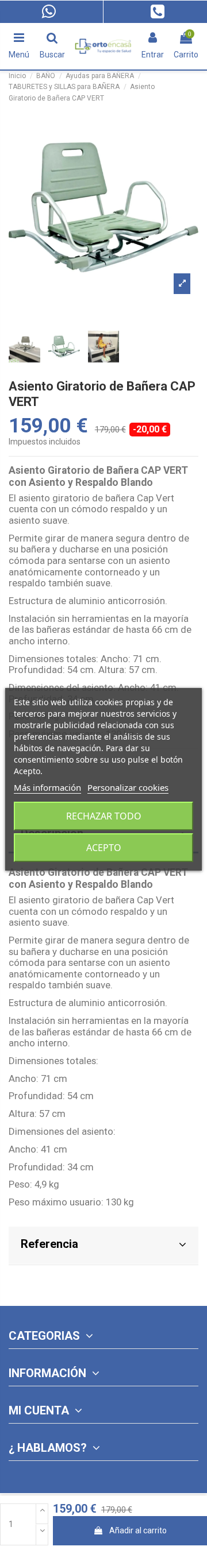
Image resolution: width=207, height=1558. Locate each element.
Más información (47, 787)
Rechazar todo (103, 816)
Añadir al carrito (138, 1530)
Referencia (49, 1244)
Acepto (103, 847)
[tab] (103, 1246)
